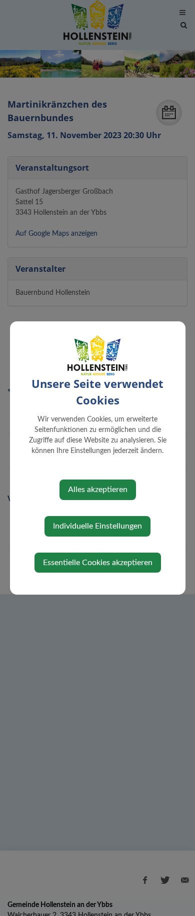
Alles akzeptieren (98, 490)
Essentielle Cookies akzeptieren (97, 563)
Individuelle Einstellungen (97, 526)
